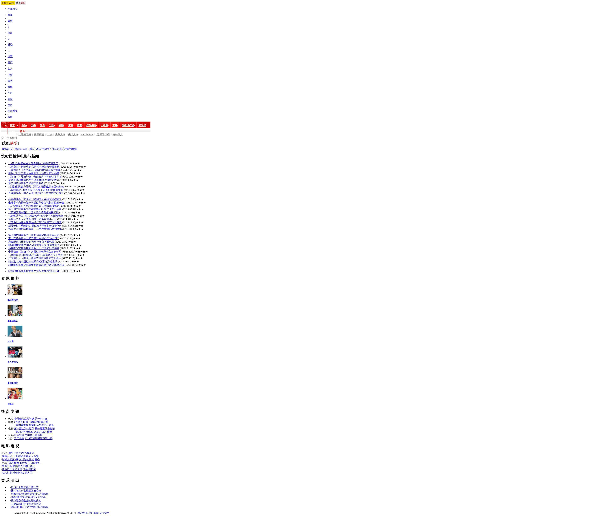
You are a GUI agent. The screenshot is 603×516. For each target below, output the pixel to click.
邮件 (10, 93)
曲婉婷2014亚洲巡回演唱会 (26, 503)
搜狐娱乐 (7, 148)
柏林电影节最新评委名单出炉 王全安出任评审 (33, 248)
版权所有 (83, 513)
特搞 (49, 134)
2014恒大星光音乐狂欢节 (24, 487)
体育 (10, 21)
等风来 (32, 469)
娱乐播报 (91, 125)
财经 (10, 44)
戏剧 (51, 125)
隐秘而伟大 (13, 300)
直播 (114, 125)
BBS (10, 105)
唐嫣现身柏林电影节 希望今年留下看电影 (31, 241)
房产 (10, 62)
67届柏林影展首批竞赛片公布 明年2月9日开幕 (33, 271)
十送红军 (18, 456)
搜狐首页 (13, 8)
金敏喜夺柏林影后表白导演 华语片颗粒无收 (32, 180)
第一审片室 (41, 418)
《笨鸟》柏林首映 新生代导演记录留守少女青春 (35, 222)
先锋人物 (73, 134)
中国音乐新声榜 (33, 435)
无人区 (28, 472)
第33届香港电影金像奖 (28, 431)
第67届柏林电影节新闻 (64, 148)
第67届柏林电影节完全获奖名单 (25, 183)
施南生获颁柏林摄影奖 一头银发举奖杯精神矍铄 (35, 229)
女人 (10, 68)
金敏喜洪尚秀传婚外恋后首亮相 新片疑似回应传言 (36, 202)
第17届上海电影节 (24, 428)
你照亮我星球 (26, 453)
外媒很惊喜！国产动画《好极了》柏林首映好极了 (36, 193)
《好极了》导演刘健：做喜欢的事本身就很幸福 (34, 176)
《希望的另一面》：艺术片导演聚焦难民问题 (33, 212)
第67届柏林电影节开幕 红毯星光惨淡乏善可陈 (33, 235)
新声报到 (19, 435)
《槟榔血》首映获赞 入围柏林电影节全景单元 (33, 166)
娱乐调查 (39, 134)
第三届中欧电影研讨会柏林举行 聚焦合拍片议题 (35, 209)
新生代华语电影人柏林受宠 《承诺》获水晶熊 (33, 173)
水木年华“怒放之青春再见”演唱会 (29, 494)
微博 (10, 87)
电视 (33, 125)
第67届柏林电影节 (39, 148)
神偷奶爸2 (18, 472)
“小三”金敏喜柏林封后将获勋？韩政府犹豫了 (33, 163)
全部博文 (104, 513)
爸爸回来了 (13, 320)
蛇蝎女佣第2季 (10, 459)
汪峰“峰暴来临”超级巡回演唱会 (28, 497)
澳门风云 (30, 466)
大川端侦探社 (26, 459)
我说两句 (13, 111)
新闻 (10, 15)
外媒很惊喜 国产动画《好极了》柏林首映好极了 (35, 199)
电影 (24, 125)
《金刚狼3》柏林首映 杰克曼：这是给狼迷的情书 (35, 190)
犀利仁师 (13, 453)
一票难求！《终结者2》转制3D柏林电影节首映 (34, 170)
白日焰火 (35, 462)
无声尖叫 (19, 438)
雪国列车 (7, 466)
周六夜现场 (13, 362)
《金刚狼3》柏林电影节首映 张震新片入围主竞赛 (36, 255)
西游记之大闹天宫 (12, 469)
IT (9, 50)
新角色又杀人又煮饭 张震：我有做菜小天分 (32, 219)
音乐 (42, 125)
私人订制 (7, 472)
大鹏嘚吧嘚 (25, 134)
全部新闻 (94, 513)
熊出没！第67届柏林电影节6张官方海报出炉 (32, 261)
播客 (10, 81)
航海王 (11, 404)
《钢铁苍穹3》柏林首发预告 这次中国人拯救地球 (35, 215)
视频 (10, 74)
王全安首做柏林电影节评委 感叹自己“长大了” (33, 238)
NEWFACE (87, 134)
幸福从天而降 (30, 456)
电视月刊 (12, 137)
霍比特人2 (18, 466)
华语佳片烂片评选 (24, 418)
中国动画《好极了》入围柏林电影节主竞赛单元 (34, 251)
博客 (10, 99)
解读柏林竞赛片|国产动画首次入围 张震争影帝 (34, 245)
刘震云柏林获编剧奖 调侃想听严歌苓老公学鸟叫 (35, 225)
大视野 (104, 125)
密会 (37, 459)
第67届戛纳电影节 (45, 428)
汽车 (10, 56)
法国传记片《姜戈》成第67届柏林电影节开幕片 (34, 258)
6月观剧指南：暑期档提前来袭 (31, 422)
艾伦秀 (11, 341)
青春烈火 (7, 456)
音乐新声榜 (103, 134)
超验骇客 (25, 462)
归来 (43, 431)
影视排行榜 (128, 125)
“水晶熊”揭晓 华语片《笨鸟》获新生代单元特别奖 (36, 186)
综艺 (70, 125)
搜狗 (10, 117)
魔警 (49, 431)
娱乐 (10, 32)
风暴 (25, 469)
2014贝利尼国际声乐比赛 (38, 438)
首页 (12, 125)
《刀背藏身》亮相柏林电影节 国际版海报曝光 (33, 206)
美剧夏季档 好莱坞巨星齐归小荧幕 (35, 425)
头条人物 (60, 134)
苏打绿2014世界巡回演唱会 (26, 490)
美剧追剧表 (13, 383)
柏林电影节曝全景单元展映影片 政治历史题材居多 (36, 265)
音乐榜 (142, 125)
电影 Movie (21, 148)
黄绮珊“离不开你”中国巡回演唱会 (29, 507)
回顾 (12, 131)
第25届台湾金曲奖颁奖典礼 (26, 500)
